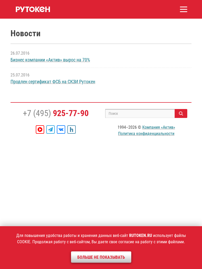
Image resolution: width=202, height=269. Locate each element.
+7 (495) (56, 113)
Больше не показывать (101, 257)
